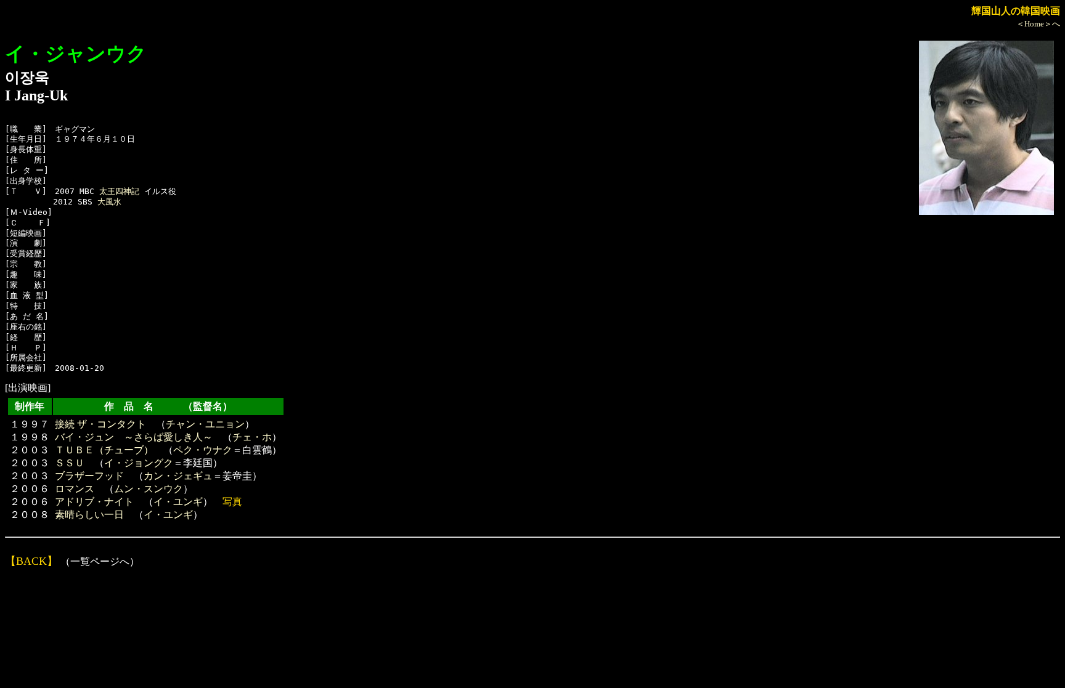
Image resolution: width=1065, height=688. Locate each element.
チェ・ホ (252, 437)
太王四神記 (119, 191)
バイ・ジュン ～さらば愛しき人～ (134, 437)
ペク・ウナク (202, 450)
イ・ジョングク (138, 463)
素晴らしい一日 (89, 514)
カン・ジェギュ (178, 476)
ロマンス (74, 489)
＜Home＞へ (1038, 23)
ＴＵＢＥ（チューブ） (104, 450)
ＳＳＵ (69, 463)
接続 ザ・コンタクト (100, 424)
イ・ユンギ (178, 501)
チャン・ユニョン (205, 424)
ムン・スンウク (148, 489)
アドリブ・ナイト (94, 501)
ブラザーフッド (89, 476)
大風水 (109, 201)
